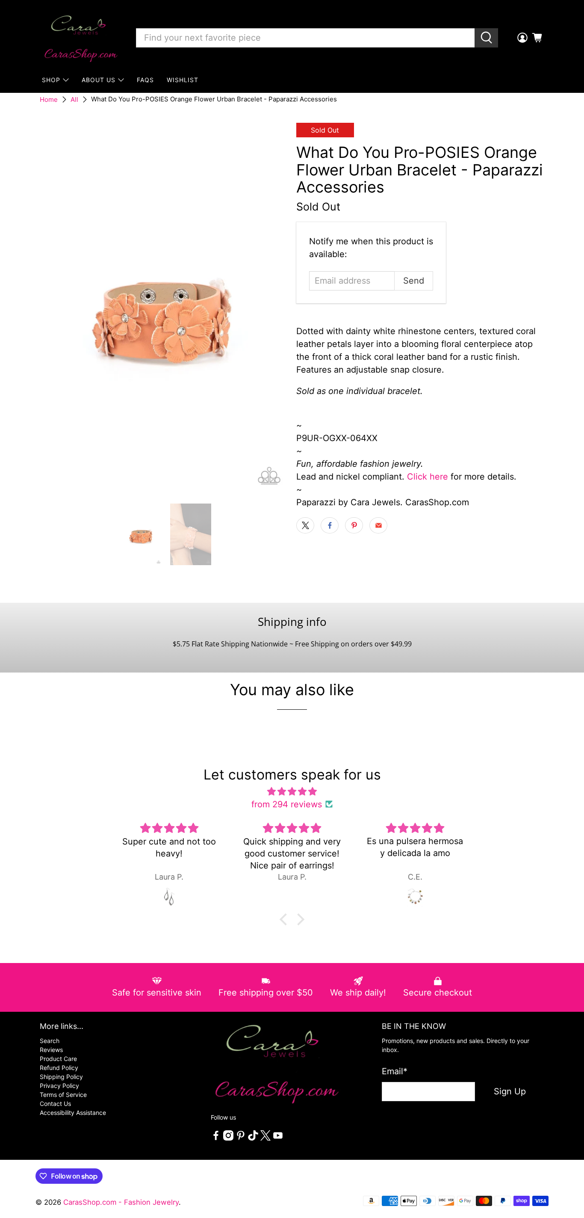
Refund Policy (59, 1067)
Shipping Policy (61, 1076)
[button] (286, 919)
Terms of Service (63, 1094)
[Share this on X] (305, 525)
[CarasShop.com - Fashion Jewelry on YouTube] (278, 1138)
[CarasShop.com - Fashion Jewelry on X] (265, 1138)
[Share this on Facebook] (330, 525)
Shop (51, 79)
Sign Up (510, 1091)
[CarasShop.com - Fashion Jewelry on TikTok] (253, 1138)
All (74, 99)
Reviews (51, 1049)
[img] (292, 791)
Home (49, 99)
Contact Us (55, 1103)
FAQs (145, 79)
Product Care (58, 1058)
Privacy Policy (59, 1085)
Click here (427, 476)
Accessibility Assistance (73, 1112)
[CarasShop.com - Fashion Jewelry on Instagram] (228, 1138)
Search (49, 1040)
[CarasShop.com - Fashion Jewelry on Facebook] (216, 1138)
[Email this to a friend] (378, 525)
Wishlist (182, 79)
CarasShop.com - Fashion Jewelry (121, 1202)
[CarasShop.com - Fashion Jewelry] (80, 37)
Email (394, 1071)
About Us (98, 79)
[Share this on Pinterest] (354, 525)
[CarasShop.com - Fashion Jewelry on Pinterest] (241, 1138)
